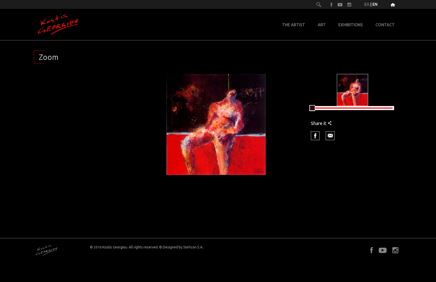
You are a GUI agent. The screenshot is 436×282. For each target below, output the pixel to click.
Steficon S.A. (193, 247)
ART (322, 25)
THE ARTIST (293, 25)
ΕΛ (366, 4)
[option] (216, 124)
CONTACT (385, 25)
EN (374, 4)
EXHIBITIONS (350, 25)
